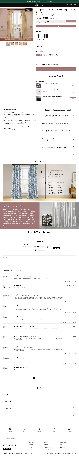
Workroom (46, 444)
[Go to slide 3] (16, 43)
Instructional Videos (63, 442)
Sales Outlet (30, 445)
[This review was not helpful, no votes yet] (75, 281)
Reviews (45, 445)
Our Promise (46, 442)
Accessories (30, 447)
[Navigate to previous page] (32, 378)
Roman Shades (30, 444)
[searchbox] (6, 270)
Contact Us (7, 448)
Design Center (62, 440)
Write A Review (56, 248)
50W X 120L (58, 55)
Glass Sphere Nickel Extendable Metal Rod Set (52, 89)
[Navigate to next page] (47, 378)
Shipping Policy (63, 447)
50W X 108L (51, 55)
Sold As (40, 31)
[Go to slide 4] (21, 43)
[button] (3, 4)
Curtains (29, 440)
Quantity (38, 61)
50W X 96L (45, 55)
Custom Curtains (31, 442)
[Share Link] (62, 76)
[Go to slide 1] (8, 43)
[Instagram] (57, 76)
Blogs (61, 449)
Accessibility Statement (56, 453)
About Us (45, 440)
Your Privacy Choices (70, 453)
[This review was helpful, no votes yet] (73, 281)
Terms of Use (63, 453)
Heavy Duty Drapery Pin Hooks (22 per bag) (51, 83)
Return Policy (62, 445)
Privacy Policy (49, 453)
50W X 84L (39, 55)
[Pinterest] (60, 76)
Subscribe (19, 441)
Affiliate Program (47, 449)
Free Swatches (30, 449)
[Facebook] (55, 76)
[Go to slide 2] (12, 43)
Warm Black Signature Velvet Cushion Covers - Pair (53, 96)
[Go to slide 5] (25, 43)
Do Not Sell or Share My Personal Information (68, 454)
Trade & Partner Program (48, 447)
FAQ (61, 444)
